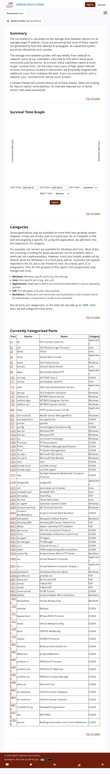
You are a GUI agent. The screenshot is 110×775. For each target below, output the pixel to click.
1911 (13, 475)
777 (12, 427)
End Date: (45, 187)
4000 (13, 513)
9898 (13, 595)
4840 (13, 530)
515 (12, 423)
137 (12, 396)
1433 (13, 454)
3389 (13, 507)
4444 (13, 518)
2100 (13, 482)
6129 (13, 571)
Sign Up (101, 4)
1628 (13, 465)
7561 (13, 583)
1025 (13, 431)
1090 (13, 446)
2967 (13, 503)
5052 (13, 541)
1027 (13, 438)
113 (12, 387)
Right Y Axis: (46, 193)
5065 (13, 545)
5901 (13, 566)
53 (11, 366)
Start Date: (16, 187)
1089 (13, 442)
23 (11, 351)
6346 (13, 575)
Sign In (90, 4)
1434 (13, 458)
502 (12, 419)
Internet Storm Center (30, 4)
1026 (13, 434)
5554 (13, 553)
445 (12, 415)
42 (11, 362)
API (29, 759)
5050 (13, 534)
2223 (13, 492)
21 (11, 342)
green (20, 13)
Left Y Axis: (74, 187)
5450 (13, 549)
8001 (13, 591)
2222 (13, 488)
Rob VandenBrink (33, 21)
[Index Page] (9, 4)
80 (11, 372)
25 (11, 357)
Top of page (93, 98)
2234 (13, 495)
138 (12, 400)
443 (12, 409)
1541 (13, 461)
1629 (13, 469)
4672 (13, 526)
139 (12, 404)
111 (12, 381)
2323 (13, 499)
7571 (13, 587)
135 (12, 392)
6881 (13, 579)
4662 (13, 522)
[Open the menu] (105, 12)
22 (11, 347)
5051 (13, 538)
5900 (13, 559)
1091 (13, 450)
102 (12, 377)
